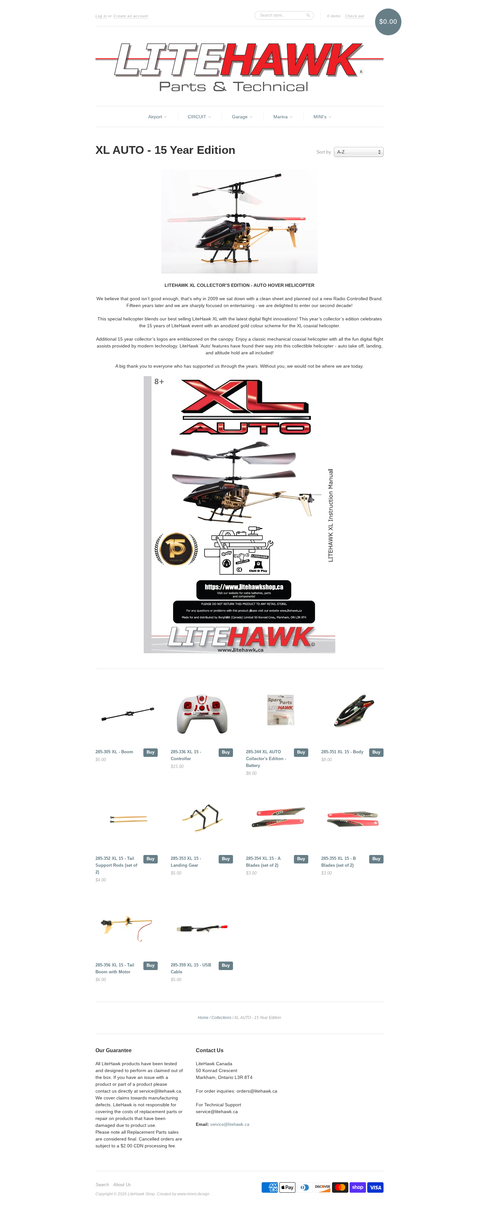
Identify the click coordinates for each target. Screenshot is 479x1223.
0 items (334, 16)
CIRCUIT (198, 116)
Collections (221, 1017)
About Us (122, 1185)
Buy (150, 752)
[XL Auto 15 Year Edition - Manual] (239, 651)
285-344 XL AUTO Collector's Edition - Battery (266, 758)
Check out (354, 16)
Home (203, 1017)
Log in (101, 16)
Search (102, 1185)
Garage (240, 116)
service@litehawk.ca (229, 1124)
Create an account (130, 16)
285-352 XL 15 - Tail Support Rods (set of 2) (116, 865)
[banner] (239, 66)
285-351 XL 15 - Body (342, 751)
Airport (155, 116)
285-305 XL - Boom (114, 751)
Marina (281, 116)
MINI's (320, 116)
